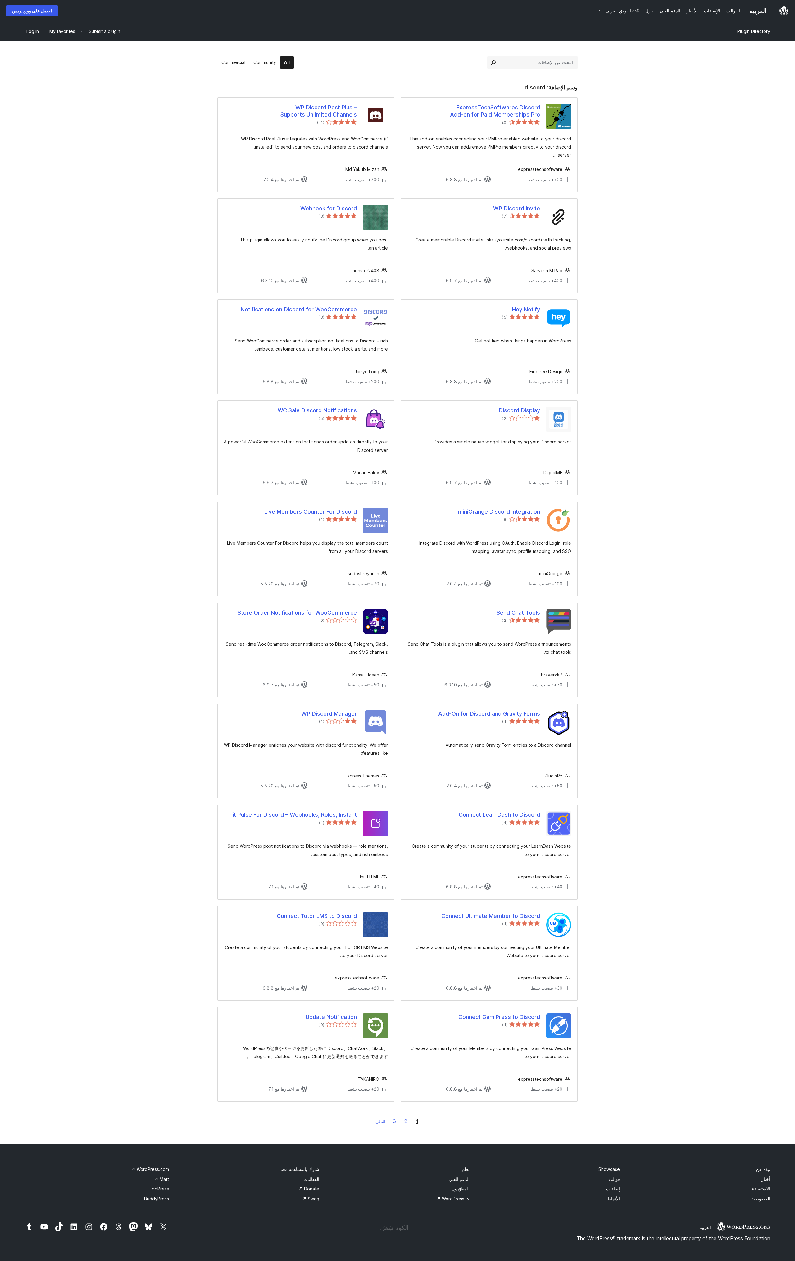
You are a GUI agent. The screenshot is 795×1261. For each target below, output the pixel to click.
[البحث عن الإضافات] (493, 62)
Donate (309, 1188)
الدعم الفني (459, 1179)
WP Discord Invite (516, 208)
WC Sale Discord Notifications (317, 410)
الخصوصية (761, 1198)
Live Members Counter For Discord (310, 511)
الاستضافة (761, 1188)
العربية (705, 1227)
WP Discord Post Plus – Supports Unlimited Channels (318, 111)
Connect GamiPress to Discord (499, 1017)
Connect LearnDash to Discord (499, 814)
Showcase (609, 1169)
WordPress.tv (453, 1198)
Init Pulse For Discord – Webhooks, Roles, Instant (292, 814)
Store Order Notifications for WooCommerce (297, 612)
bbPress (160, 1188)
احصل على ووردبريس (32, 10)
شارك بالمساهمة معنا (299, 1169)
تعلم (466, 1169)
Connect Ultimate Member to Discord (490, 916)
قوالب (614, 1179)
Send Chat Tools (518, 612)
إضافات (613, 1188)
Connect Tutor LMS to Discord (317, 916)
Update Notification (331, 1017)
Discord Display (519, 410)
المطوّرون (461, 1188)
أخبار (765, 1179)
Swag (310, 1198)
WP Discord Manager (329, 713)
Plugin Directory (753, 31)
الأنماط (613, 1198)
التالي (380, 1121)
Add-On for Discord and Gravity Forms (489, 713)
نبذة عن (763, 1169)
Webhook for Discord (328, 208)
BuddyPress (156, 1198)
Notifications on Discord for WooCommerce (299, 309)
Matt (161, 1179)
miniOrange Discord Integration (499, 511)
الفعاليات (311, 1179)
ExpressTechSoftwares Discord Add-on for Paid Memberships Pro (495, 111)
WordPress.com (150, 1169)
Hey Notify (526, 309)
